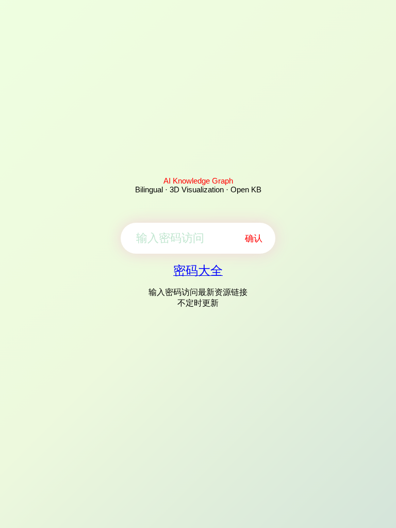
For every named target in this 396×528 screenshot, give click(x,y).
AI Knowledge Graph (198, 180)
